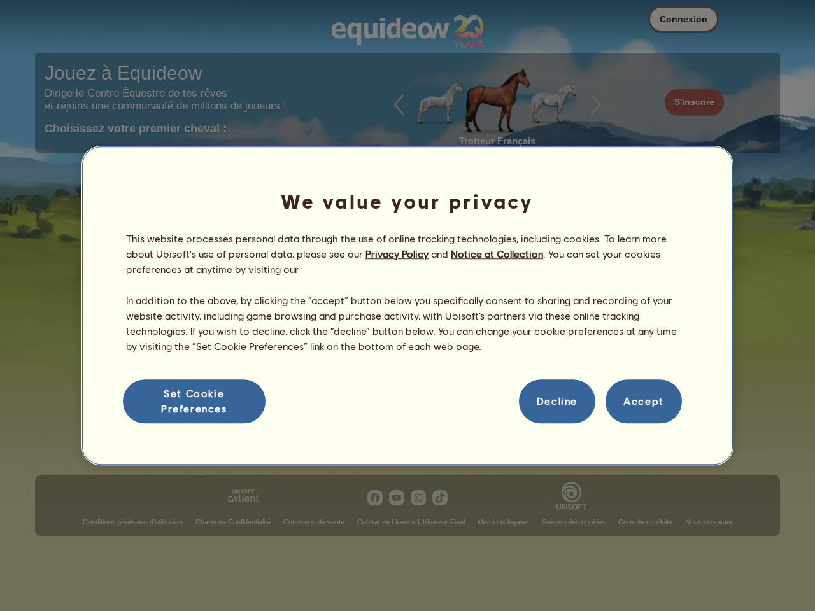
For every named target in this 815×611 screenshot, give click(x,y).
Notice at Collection (497, 254)
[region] (408, 305)
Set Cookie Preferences (194, 400)
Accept (643, 401)
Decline (557, 401)
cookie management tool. (359, 269)
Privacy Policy (397, 254)
